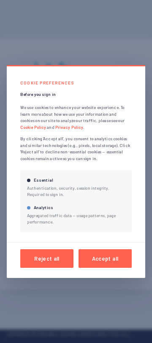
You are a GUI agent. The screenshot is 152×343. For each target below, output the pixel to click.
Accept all (105, 258)
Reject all (47, 258)
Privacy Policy (69, 127)
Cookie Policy (33, 127)
